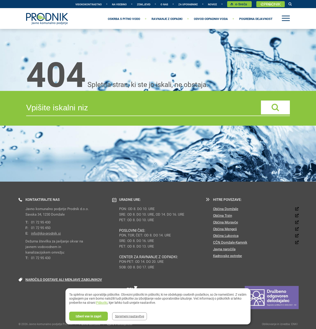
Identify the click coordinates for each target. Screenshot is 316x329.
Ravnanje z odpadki (167, 19)
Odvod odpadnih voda (211, 19)
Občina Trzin (222, 215)
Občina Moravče (225, 222)
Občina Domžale (225, 208)
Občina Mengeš (225, 229)
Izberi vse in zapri (88, 316)
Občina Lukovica (226, 235)
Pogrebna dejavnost (256, 19)
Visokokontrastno (88, 4)
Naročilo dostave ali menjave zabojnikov (63, 279)
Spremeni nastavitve (129, 316)
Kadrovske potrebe (227, 255)
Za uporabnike (188, 4)
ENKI (294, 324)
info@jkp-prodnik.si (46, 233)
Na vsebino (119, 4)
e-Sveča (241, 4)
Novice (212, 4)
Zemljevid (143, 4)
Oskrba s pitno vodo (124, 19)
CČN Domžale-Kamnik (230, 242)
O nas (164, 4)
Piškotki (101, 302)
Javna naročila (224, 249)
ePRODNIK (270, 4)
